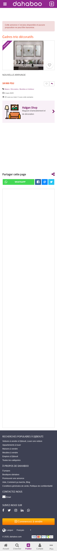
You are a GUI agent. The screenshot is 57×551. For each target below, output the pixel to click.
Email (8, 497)
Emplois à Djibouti (10, 456)
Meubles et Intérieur (26, 89)
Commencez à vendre (29, 521)
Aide (4, 482)
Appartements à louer (11, 445)
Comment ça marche (16, 482)
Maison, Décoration (11, 89)
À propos (6, 471)
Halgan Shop (29, 107)
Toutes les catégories (11, 460)
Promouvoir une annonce (13, 478)
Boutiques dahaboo (10, 474)
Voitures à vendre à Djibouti (14, 441)
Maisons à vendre (10, 449)
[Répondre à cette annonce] (52, 83)
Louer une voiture (34, 441)
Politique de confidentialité (41, 486)
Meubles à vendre (10, 453)
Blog (28, 482)
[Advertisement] (28, 308)
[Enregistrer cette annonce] (49, 65)
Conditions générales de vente (15, 486)
